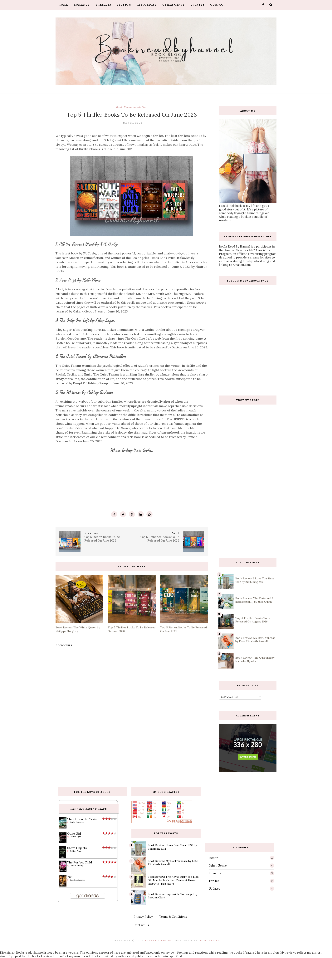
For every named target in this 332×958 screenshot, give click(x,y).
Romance (82, 4)
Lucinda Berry (76, 865)
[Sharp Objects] (62, 857)
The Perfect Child (79, 862)
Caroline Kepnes (77, 880)
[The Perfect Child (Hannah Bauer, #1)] (62, 870)
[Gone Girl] (62, 842)
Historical (147, 4)
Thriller (103, 4)
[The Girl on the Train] (62, 827)
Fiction (124, 4)
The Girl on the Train (82, 819)
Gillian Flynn (75, 836)
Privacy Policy (143, 916)
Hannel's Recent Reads (89, 808)
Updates (197, 4)
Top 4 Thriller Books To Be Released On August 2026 (253, 619)
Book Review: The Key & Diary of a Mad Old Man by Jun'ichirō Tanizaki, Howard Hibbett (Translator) (173, 880)
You (69, 877)
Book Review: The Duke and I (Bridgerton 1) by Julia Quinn (254, 600)
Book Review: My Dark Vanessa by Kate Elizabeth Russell (255, 639)
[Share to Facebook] (114, 514)
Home (63, 4)
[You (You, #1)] (62, 885)
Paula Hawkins (77, 822)
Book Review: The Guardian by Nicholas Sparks (254, 659)
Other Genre (173, 4)
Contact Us (141, 925)
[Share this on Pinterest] (132, 514)
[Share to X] (123, 514)
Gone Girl (74, 833)
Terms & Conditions (173, 916)
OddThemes (209, 940)
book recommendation (132, 107)
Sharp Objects (77, 848)
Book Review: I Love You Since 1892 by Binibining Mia (254, 580)
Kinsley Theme (159, 940)
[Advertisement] (248, 523)
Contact (217, 4)
